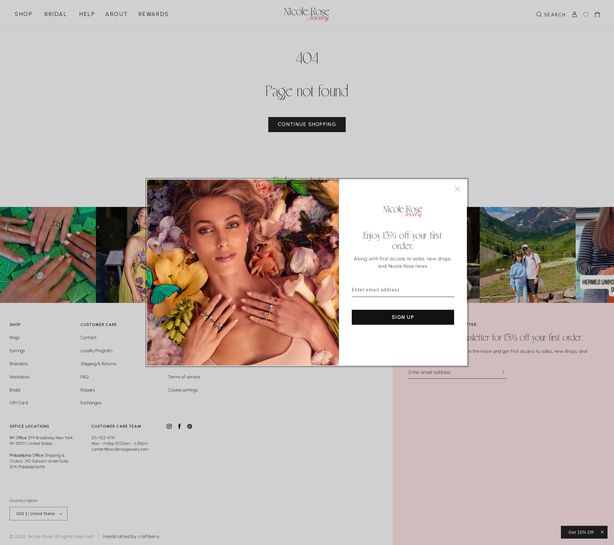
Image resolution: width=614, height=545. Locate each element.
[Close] (457, 189)
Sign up (403, 317)
